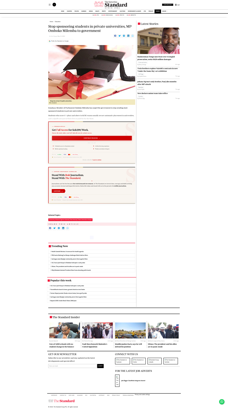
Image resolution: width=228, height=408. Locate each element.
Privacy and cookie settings (142, 394)
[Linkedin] (155, 361)
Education (57, 21)
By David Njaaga (53, 36)
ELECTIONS (122, 11)
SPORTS (104, 11)
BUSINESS (83, 11)
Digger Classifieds (129, 380)
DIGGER (164, 11)
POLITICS (77, 11)
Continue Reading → (92, 138)
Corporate (54, 395)
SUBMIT (100, 366)
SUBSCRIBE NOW (167, 4)
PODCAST (151, 11)
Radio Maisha (108, 15)
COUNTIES (69, 11)
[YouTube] (171, 361)
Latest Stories (149, 23)
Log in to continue (97, 160)
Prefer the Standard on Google (60, 41)
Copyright (101, 395)
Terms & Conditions (128, 395)
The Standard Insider (66, 317)
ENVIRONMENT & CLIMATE (134, 11)
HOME (62, 11)
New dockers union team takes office (152, 93)
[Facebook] (123, 361)
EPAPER (158, 11)
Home (51, 21)
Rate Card (71, 395)
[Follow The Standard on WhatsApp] (221, 401)
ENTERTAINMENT (112, 11)
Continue (58, 191)
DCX (86, 395)
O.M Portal (93, 395)
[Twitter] (139, 361)
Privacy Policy (116, 395)
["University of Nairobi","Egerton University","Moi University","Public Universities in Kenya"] (70, 219)
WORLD (91, 11)
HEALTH (97, 11)
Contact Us (63, 395)
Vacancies (80, 395)
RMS (108, 395)
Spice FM (120, 15)
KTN (145, 11)
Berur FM (132, 15)
